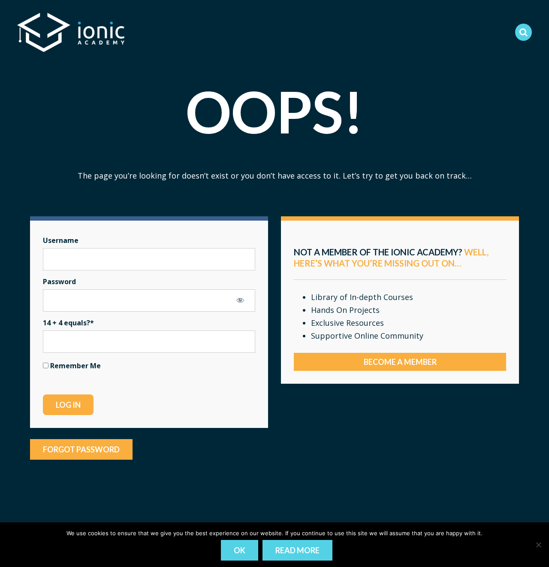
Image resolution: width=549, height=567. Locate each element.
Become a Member (400, 362)
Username (60, 240)
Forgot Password (81, 449)
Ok (239, 550)
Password (59, 281)
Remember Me (74, 365)
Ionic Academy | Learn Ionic (70, 32)
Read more (297, 550)
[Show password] (240, 300)
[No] (538, 544)
